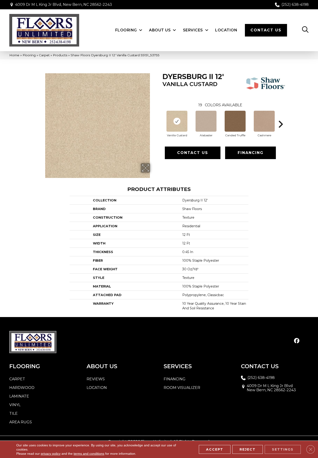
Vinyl (14, 405)
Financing (251, 152)
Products (60, 55)
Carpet (44, 55)
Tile (13, 413)
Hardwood (21, 387)
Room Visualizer (182, 387)
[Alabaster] (206, 121)
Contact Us (192, 152)
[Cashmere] (264, 121)
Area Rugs (20, 422)
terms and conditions (89, 453)
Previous (160, 117)
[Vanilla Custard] (177, 121)
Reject (248, 449)
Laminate (19, 396)
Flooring (29, 55)
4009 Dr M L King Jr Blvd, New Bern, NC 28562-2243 (63, 4)
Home (14, 55)
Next (280, 117)
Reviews (96, 379)
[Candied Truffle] (235, 121)
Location (97, 387)
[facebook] (296, 341)
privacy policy (51, 453)
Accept (214, 449)
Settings (283, 449)
